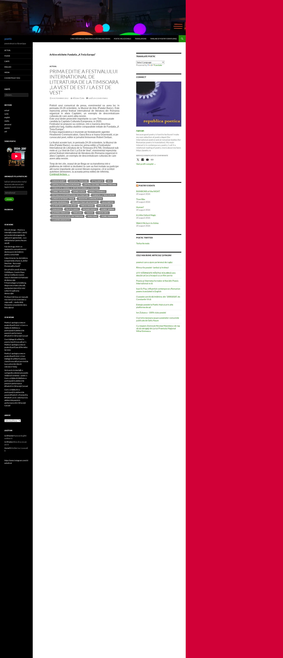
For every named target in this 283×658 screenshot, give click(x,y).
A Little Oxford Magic (146, 215)
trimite (9, 199)
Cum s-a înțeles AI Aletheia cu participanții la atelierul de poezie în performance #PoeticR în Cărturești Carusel (16, 330)
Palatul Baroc (72, 209)
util (5, 131)
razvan (140, 130)
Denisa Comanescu (97, 191)
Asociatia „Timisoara (78, 181)
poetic (8, 38)
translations (140, 39)
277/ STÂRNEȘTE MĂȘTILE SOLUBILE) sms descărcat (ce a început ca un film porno (156, 274)
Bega (109, 181)
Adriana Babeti (58, 181)
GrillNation (8, 442)
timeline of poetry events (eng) (163, 39)
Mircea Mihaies (87, 206)
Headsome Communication (90, 199)
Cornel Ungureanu (60, 191)
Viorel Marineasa (109, 216)
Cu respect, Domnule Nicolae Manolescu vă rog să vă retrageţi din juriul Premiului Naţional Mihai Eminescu (158, 328)
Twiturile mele (142, 243)
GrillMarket (8, 436)
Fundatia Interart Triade (63, 199)
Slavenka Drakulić (60, 213)
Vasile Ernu (92, 216)
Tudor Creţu (103, 213)
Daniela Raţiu (79, 191)
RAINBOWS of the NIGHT (148, 191)
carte (6, 61)
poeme (7, 56)
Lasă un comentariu (98, 98)
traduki (89, 213)
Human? (140, 207)
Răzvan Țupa (78, 98)
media (6, 72)
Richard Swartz (90, 209)
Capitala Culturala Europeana (66, 184)
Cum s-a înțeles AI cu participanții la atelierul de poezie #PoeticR (14, 392)
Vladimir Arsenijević (61, 220)
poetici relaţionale (122, 39)
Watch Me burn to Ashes (147, 223)
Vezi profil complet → (146, 164)
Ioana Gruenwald (60, 202)
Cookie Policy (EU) (12, 78)
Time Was (140, 199)
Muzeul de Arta (104, 206)
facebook (8, 209)
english (7, 67)
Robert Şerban (107, 209)
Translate (157, 65)
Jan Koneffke (108, 202)
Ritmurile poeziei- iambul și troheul (152, 267)
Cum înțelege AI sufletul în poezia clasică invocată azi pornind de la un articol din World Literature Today (16, 361)
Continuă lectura (60, 174)
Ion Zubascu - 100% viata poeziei (151, 312)
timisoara (77, 213)
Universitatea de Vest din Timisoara (67, 216)
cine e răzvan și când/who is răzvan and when (90, 39)
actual (53, 66)
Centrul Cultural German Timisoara (100, 184)
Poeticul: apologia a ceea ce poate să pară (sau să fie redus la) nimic (15, 347)
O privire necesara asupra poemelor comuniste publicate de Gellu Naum (157, 319)
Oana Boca (57, 209)
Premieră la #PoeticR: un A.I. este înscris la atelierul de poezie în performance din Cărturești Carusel (16, 400)
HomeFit (7, 448)
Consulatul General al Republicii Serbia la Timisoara (75, 188)
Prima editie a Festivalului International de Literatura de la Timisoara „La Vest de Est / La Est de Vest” (84, 82)
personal (7, 124)
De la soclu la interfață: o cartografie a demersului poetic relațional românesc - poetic (16, 373)
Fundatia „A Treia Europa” (104, 195)
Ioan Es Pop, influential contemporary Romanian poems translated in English (158, 290)
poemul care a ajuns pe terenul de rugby (154, 262)
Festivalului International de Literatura (70, 195)
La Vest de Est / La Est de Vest (64, 206)
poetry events (147, 185)
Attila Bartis (97, 181)
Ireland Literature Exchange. (85, 202)
